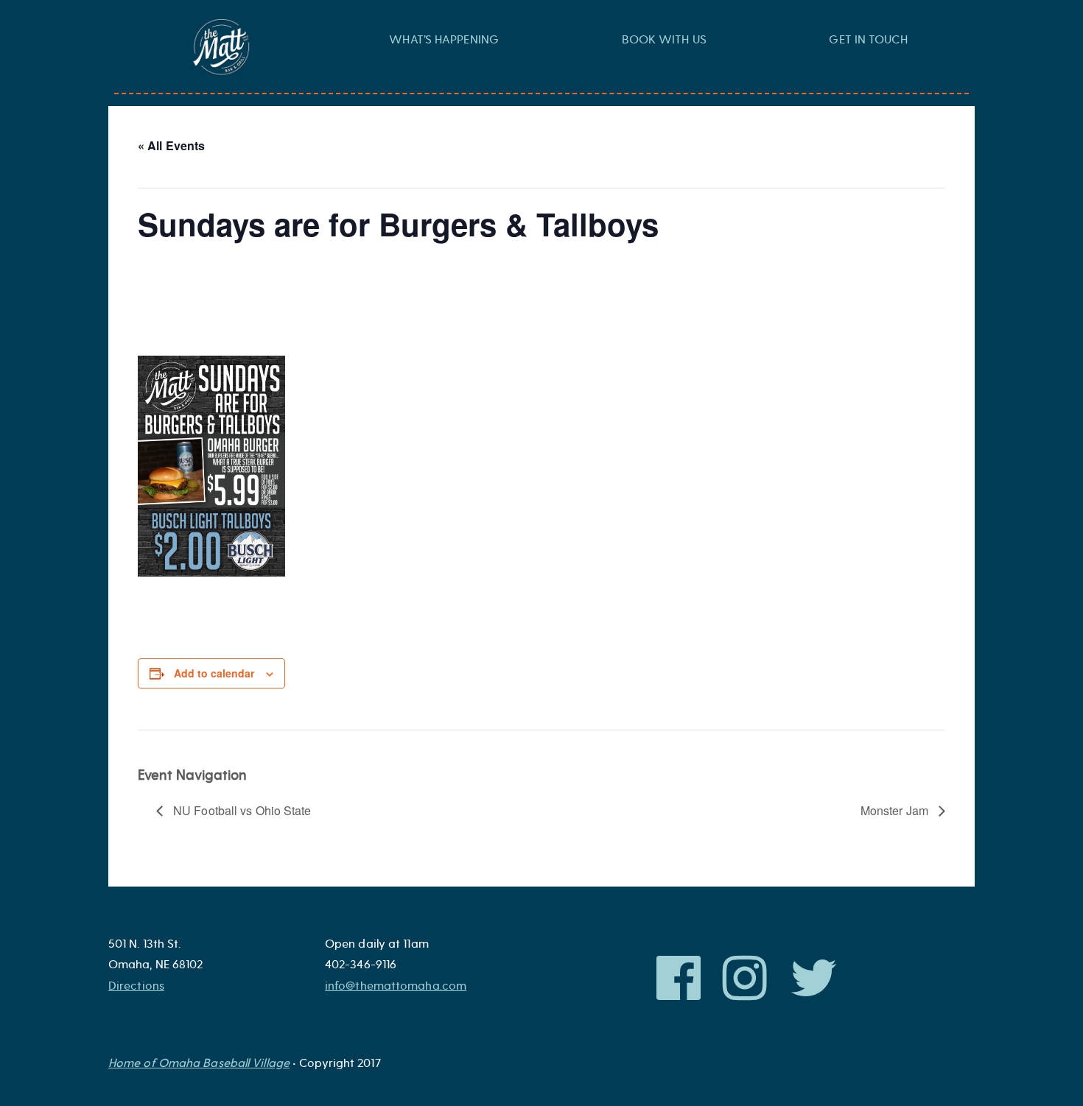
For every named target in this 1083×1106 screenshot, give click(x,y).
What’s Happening (444, 39)
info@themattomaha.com (395, 986)
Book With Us (664, 39)
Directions (136, 986)
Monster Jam (896, 810)
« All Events (171, 145)
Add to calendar (214, 673)
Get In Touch (868, 39)
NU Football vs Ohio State (241, 810)
